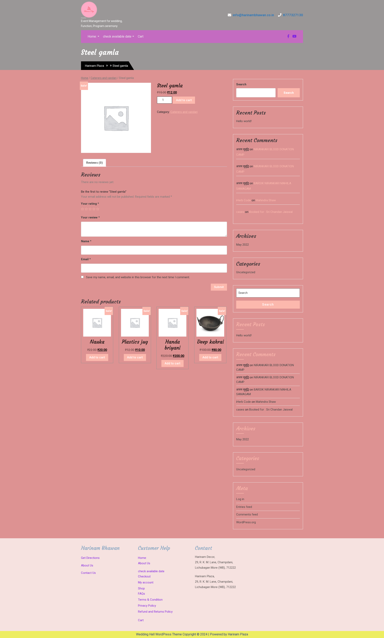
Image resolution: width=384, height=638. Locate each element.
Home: (92, 36)
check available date (117, 36)
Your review (90, 217)
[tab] (94, 163)
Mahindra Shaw (266, 200)
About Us (87, 565)
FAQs (141, 593)
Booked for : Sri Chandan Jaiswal (271, 212)
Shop (141, 588)
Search (241, 84)
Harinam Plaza (83, 17)
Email (86, 259)
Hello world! (244, 121)
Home (84, 78)
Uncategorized (245, 272)
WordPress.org (246, 522)
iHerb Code (243, 200)
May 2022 (242, 244)
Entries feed (244, 507)
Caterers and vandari (104, 78)
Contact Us (88, 573)
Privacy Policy (147, 605)
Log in (240, 499)
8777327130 (293, 15)
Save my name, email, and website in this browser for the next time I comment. (138, 277)
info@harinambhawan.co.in (253, 15)
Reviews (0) (94, 162)
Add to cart (184, 100)
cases (240, 212)
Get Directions (90, 558)
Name (86, 241)
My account (145, 582)
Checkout (144, 576)
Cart (140, 36)
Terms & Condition (150, 599)
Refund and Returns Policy (155, 611)
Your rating (90, 203)
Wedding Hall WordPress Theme (159, 634)
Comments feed (247, 514)
